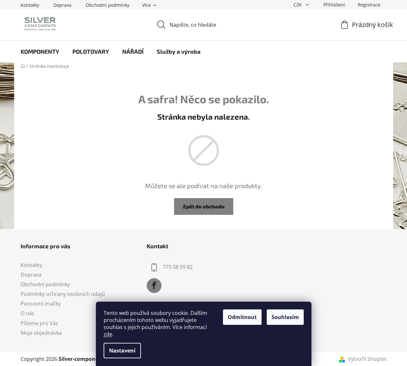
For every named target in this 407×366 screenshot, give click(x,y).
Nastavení (122, 350)
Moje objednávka (41, 332)
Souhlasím (285, 317)
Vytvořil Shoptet (367, 358)
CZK (298, 5)
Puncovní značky (41, 303)
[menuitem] (40, 51)
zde (108, 334)
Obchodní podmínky (107, 5)
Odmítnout (242, 317)
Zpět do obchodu (204, 206)
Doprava (62, 5)
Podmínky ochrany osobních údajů (63, 293)
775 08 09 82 (178, 266)
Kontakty (30, 5)
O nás (27, 313)
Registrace (369, 5)
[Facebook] (154, 285)
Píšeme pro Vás (39, 323)
